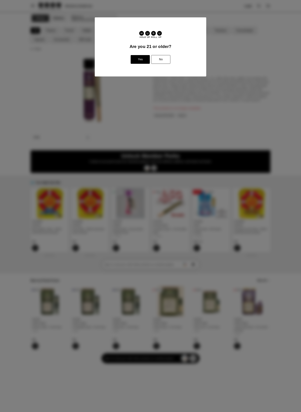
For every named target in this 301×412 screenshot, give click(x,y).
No (161, 59)
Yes (140, 59)
